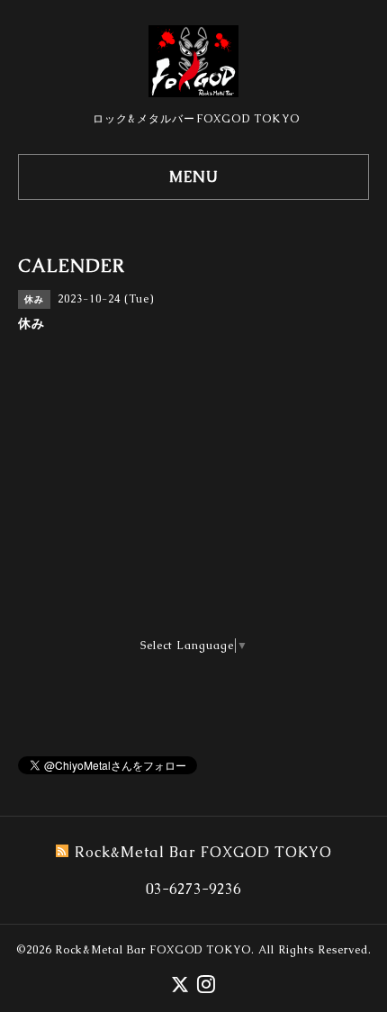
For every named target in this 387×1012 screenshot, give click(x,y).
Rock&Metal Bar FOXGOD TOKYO (153, 950)
